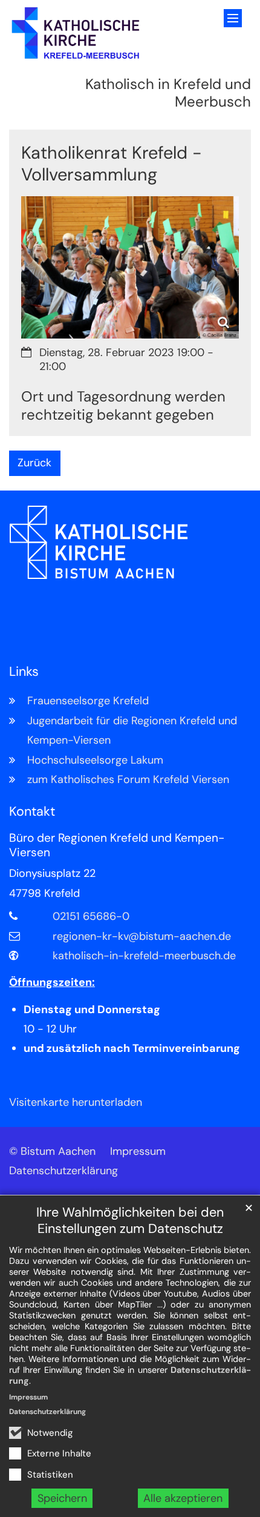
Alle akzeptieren (183, 1498)
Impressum (28, 1397)
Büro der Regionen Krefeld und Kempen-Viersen (116, 845)
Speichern (62, 1498)
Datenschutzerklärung (47, 1411)
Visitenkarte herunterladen (75, 1102)
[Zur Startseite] (76, 33)
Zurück (34, 462)
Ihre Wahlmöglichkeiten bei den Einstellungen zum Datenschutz (130, 1221)
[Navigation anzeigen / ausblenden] (233, 18)
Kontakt (32, 812)
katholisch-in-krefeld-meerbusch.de (144, 955)
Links (24, 672)
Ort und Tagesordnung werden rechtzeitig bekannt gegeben (123, 406)
